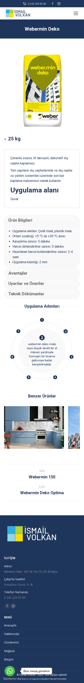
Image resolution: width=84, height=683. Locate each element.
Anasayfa (10, 625)
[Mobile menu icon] (76, 13)
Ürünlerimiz (11, 642)
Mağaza (9, 651)
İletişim (8, 659)
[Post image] (34, 427)
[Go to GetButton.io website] (9, 679)
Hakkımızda (11, 634)
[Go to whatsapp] (10, 671)
